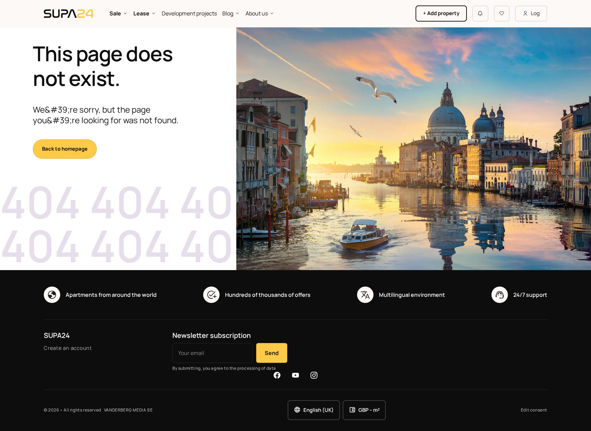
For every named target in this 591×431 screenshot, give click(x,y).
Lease (141, 13)
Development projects (189, 13)
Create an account (68, 348)
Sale (115, 13)
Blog (227, 13)
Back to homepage (65, 148)
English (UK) (318, 410)
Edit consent (534, 410)
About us (257, 13)
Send (272, 353)
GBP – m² (369, 410)
